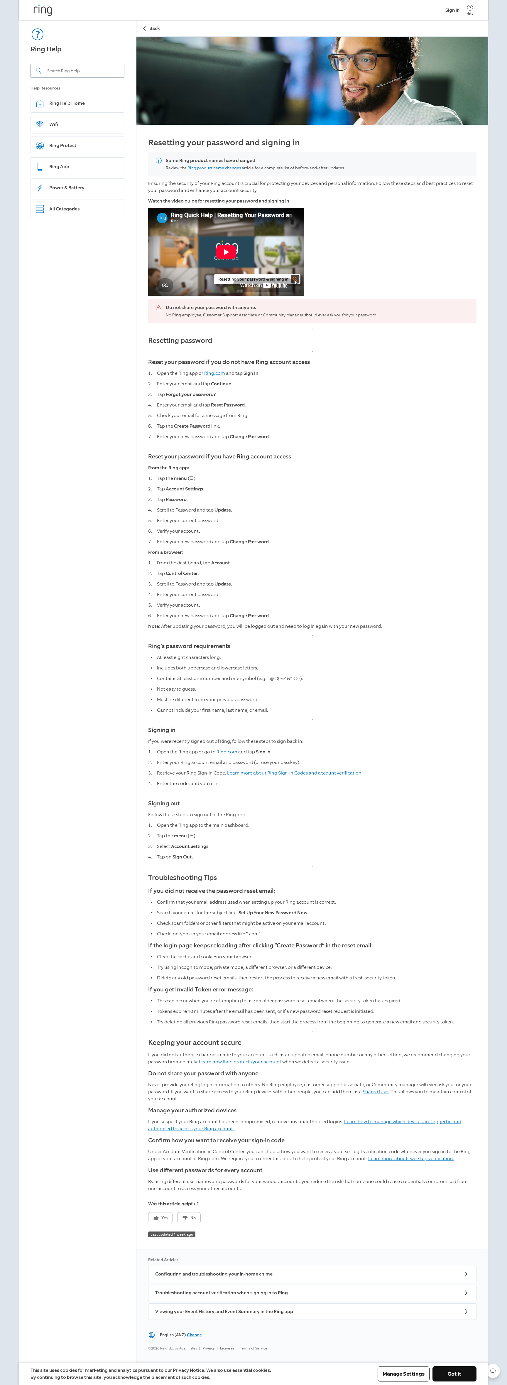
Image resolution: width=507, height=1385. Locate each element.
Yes (164, 1217)
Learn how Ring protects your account (240, 1062)
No (193, 1217)
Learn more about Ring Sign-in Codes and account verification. (295, 773)
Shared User (376, 1092)
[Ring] (42, 10)
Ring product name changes (214, 168)
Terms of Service (253, 1348)
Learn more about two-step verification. (411, 1158)
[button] (493, 1371)
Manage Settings (404, 1374)
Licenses (227, 1348)
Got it (454, 1374)
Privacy (208, 1348)
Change (194, 1335)
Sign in (452, 10)
